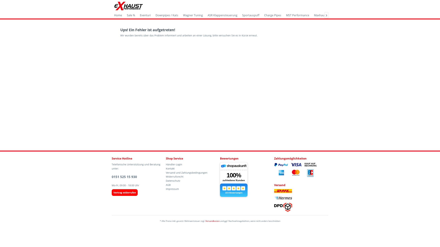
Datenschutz (173, 180)
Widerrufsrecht (174, 176)
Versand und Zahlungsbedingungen (186, 172)
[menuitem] (118, 15)
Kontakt (170, 168)
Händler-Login (174, 164)
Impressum (172, 189)
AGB (168, 184)
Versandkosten (212, 221)
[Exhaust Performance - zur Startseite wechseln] (128, 6)
